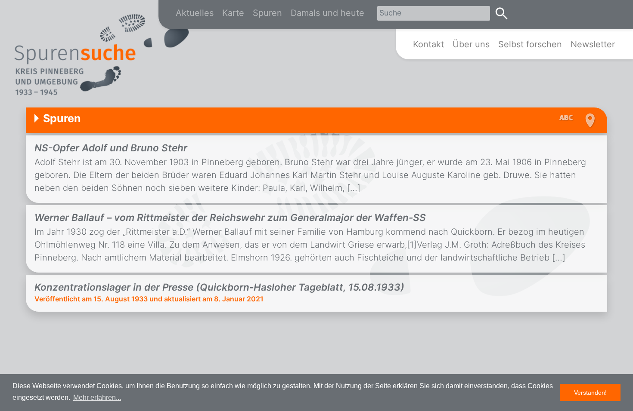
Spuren (267, 13)
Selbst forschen (530, 44)
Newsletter (593, 44)
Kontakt (428, 44)
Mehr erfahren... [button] (97, 397)
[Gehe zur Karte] (589, 120)
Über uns (471, 44)
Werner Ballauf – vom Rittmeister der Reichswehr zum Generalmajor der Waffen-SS (230, 217)
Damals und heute (327, 13)
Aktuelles (195, 13)
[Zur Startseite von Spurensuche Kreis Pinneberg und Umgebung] (101, 56)
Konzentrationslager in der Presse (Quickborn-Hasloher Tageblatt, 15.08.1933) (219, 287)
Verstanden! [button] (590, 392)
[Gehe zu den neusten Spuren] (568, 118)
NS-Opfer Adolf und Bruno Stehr (110, 147)
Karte (233, 13)
